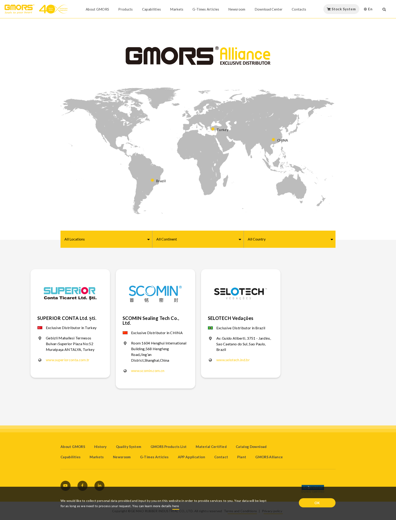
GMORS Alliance (269, 457)
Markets (176, 9)
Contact (221, 457)
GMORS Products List (169, 447)
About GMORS (97, 9)
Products (125, 9)
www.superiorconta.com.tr (68, 360)
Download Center (269, 9)
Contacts (299, 9)
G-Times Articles (205, 9)
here (175, 506)
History (100, 447)
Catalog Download (251, 447)
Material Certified (211, 447)
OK (317, 503)
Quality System (128, 447)
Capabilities (151, 9)
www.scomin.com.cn (147, 370)
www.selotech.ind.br (233, 360)
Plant (241, 457)
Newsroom (236, 9)
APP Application (191, 457)
